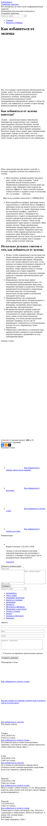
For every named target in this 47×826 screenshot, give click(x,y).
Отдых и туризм (13, 611)
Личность (10, 604)
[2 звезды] (20, 370)
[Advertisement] (23, 63)
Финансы (10, 618)
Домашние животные (15, 598)
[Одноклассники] (6, 445)
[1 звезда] (20, 351)
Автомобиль (11, 593)
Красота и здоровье (14, 600)
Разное (9, 613)
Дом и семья (11, 595)
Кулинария (10, 602)
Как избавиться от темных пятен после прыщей (23, 469)
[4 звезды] (20, 409)
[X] (9, 445)
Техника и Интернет (15, 616)
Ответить (10, 562)
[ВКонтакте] (2, 445)
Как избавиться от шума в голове (15, 681)
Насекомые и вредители (16, 609)
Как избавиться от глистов (12, 722)
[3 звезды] (20, 390)
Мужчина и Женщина (15, 607)
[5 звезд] (20, 429)
